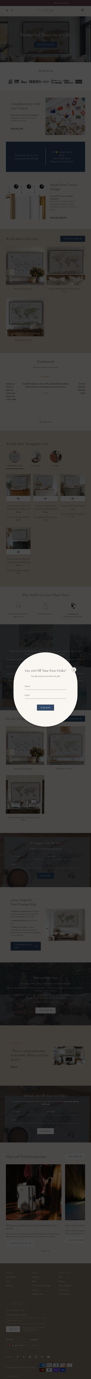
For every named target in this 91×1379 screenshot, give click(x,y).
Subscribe (45, 707)
